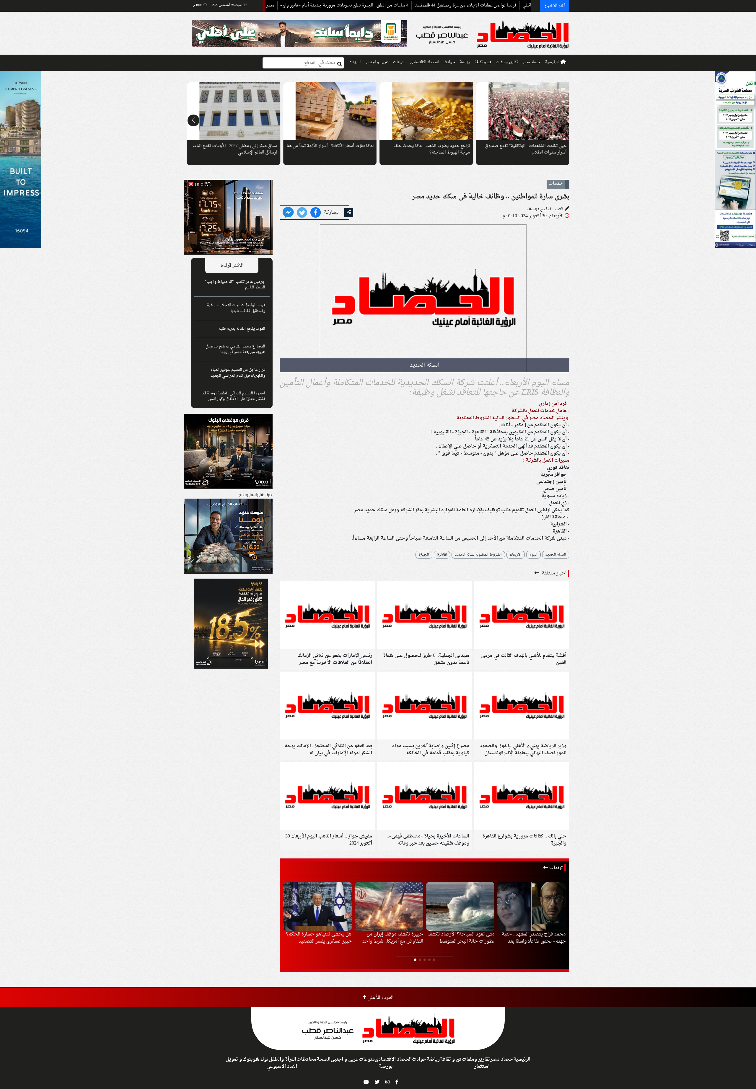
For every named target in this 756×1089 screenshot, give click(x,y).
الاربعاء (516, 554)
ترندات (555, 867)
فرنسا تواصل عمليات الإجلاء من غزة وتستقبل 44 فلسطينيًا (510, 5)
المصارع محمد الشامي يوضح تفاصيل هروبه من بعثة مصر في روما (235, 349)
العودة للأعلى (379, 997)
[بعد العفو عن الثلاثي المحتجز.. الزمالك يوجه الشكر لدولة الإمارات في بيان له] (327, 706)
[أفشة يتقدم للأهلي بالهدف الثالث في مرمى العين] (521, 615)
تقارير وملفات (507, 62)
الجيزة (424, 554)
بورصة (385, 1066)
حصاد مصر (531, 62)
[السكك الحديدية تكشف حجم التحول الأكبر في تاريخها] (523, 111)
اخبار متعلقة (553, 573)
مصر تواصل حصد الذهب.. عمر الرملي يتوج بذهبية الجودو (268, 5)
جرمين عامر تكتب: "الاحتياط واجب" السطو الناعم (235, 284)
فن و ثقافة (483, 62)
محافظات (306, 1059)
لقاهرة (442, 554)
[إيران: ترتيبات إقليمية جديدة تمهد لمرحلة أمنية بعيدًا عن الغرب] (317, 906)
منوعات (399, 62)
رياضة (465, 62)
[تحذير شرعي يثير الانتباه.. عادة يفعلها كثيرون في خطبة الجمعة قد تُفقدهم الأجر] (233, 111)
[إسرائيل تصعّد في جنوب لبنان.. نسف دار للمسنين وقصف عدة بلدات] (460, 906)
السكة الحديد (555, 554)
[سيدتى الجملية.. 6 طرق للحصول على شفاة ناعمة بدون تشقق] (424, 615)
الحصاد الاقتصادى (424, 62)
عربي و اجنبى (377, 62)
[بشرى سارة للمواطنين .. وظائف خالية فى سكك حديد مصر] (288, 213)
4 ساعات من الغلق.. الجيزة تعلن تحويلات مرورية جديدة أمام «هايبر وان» (389, 5)
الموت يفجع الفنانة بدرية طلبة (242, 328)
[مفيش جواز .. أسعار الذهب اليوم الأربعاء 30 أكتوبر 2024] (327, 796)
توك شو (260, 1059)
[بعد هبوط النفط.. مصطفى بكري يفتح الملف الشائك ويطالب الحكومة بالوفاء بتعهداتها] (330, 111)
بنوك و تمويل (239, 1059)
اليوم (533, 554)
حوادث (449, 62)
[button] (562, 120)
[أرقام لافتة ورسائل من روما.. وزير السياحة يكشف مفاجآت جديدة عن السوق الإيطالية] (426, 111)
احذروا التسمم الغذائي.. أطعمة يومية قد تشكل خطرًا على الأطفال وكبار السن (233, 396)
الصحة (323, 1059)
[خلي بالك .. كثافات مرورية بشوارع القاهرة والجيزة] (521, 796)
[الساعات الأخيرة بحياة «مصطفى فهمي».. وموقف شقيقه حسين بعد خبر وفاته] (424, 796)
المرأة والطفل (282, 1059)
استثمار (482, 1066)
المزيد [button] (356, 62)
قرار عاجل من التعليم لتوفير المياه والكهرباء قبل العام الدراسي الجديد (238, 372)
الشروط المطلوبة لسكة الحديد (478, 554)
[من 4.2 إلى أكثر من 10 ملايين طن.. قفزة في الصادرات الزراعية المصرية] (531, 906)
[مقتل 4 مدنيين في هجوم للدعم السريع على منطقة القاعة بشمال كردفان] (389, 906)
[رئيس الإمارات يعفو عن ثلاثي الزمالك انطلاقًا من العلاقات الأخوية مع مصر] (327, 615)
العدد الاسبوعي (281, 1066)
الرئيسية (552, 62)
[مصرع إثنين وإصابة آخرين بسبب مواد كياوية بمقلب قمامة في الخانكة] (424, 706)
